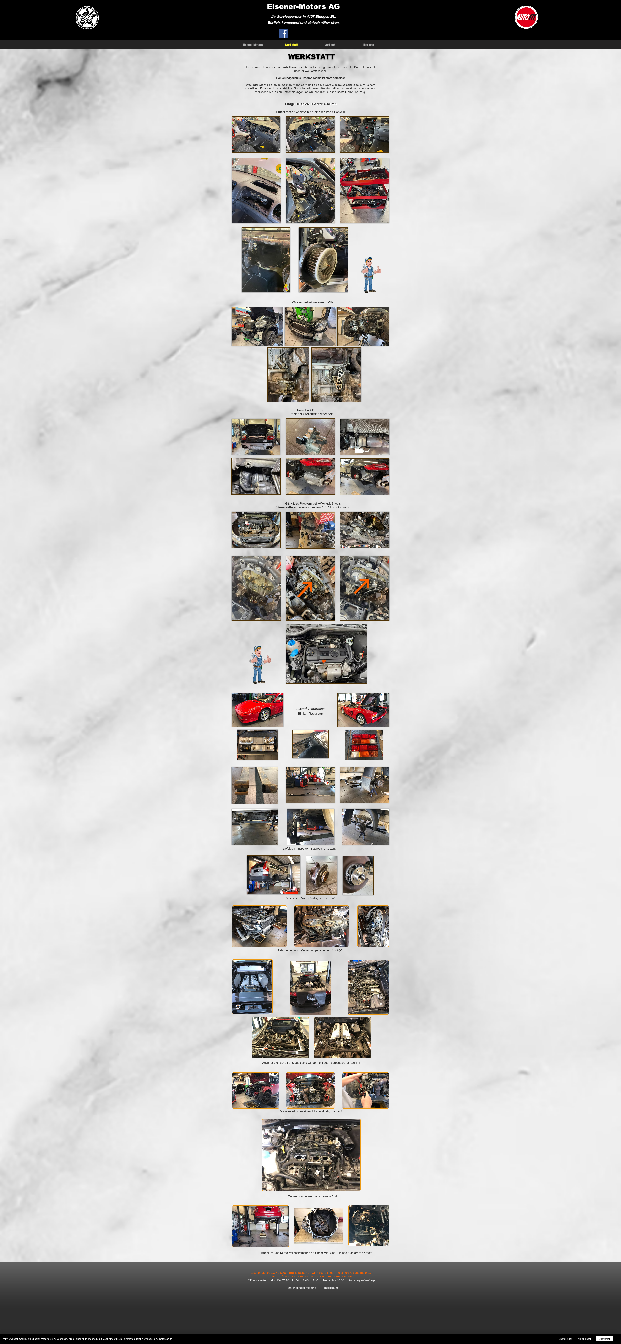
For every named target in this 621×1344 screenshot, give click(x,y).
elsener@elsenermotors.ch (355, 1272)
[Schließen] (617, 1338)
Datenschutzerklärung (302, 1287)
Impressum (330, 1287)
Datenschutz (165, 1338)
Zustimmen (604, 1338)
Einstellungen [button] (565, 1338)
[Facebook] (283, 33)
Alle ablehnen (585, 1338)
